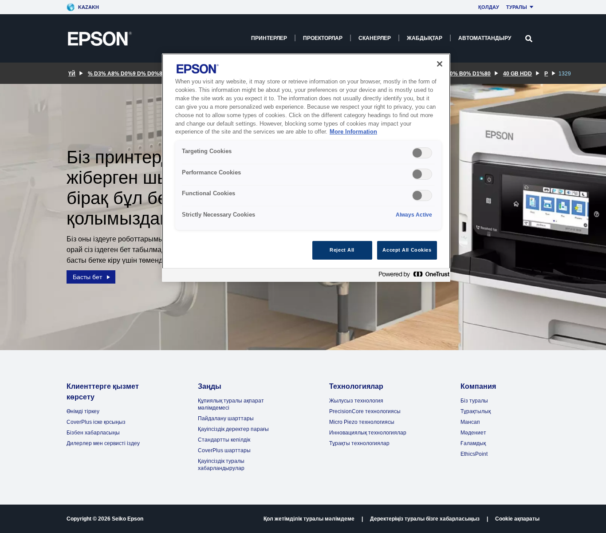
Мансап (470, 422)
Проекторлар (322, 38)
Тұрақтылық (475, 411)
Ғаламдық (473, 443)
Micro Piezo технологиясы (361, 422)
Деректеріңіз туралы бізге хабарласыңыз (425, 519)
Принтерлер (269, 38)
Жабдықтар (424, 38)
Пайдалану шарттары (226, 418)
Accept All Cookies (406, 250)
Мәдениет (473, 433)
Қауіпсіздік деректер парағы (233, 429)
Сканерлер (374, 38)
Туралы (516, 7)
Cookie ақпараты (517, 519)
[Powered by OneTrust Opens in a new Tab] (412, 276)
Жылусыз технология (356, 401)
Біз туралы (474, 401)
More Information (353, 132)
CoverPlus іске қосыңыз (96, 422)
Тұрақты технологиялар (359, 443)
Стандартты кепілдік (224, 440)
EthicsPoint (474, 454)
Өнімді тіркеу (83, 411)
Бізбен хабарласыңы (93, 433)
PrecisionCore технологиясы (365, 411)
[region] (306, 167)
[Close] (439, 64)
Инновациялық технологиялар (367, 433)
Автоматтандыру (484, 38)
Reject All (342, 250)
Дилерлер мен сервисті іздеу (103, 443)
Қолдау (488, 7)
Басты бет (87, 276)
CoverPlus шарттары (224, 450)
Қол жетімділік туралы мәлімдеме (309, 519)
